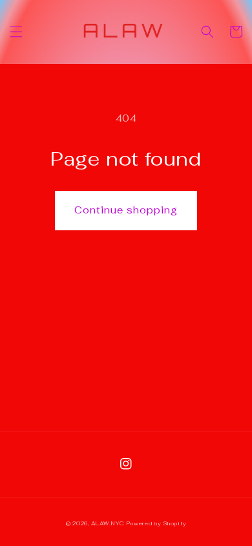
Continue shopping (126, 210)
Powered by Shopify (157, 523)
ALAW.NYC (107, 523)
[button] (16, 31)
